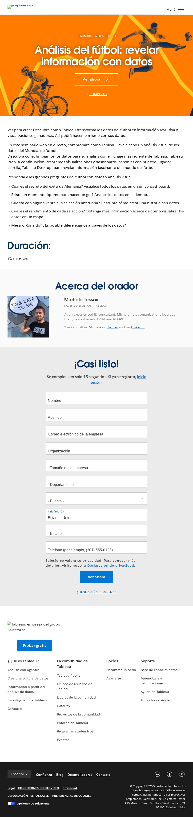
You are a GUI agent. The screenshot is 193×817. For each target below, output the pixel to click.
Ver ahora (91, 79)
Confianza (44, 774)
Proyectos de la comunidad (78, 714)
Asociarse (113, 678)
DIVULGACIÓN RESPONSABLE (28, 796)
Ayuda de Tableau (155, 692)
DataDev (63, 706)
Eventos (63, 740)
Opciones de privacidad (33, 803)
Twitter (112, 327)
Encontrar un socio (121, 670)
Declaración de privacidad (110, 565)
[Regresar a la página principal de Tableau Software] (24, 5)
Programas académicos (75, 731)
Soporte (148, 660)
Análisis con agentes (23, 670)
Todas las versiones (156, 700)
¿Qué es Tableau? (23, 660)
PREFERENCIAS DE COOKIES (72, 796)
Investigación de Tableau (27, 700)
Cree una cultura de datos (28, 678)
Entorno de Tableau (72, 723)
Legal (11, 788)
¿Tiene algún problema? (96, 592)
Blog (59, 774)
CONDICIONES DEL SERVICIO (38, 788)
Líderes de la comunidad (76, 697)
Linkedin (138, 327)
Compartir (98, 94)
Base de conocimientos (159, 670)
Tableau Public (68, 675)
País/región (56, 511)
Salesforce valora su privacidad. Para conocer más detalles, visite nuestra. (90, 563)
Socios (112, 660)
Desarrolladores (80, 774)
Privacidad (70, 788)
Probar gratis (34, 645)
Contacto (15, 709)
